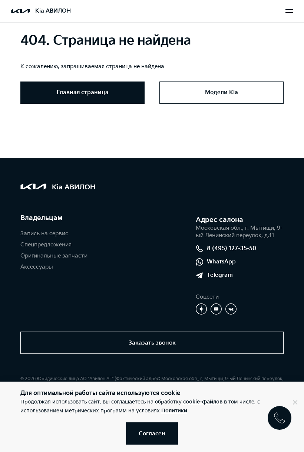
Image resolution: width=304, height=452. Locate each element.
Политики (174, 411)
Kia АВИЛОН (53, 10)
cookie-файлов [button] (202, 402)
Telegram (220, 275)
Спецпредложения (46, 244)
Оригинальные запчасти (53, 255)
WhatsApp (221, 261)
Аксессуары (36, 266)
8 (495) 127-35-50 (232, 248)
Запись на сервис (44, 233)
